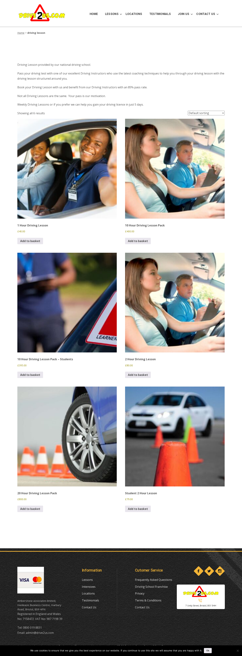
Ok (207, 650)
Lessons (87, 580)
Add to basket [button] (30, 241)
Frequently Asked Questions (153, 580)
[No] (237, 650)
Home (20, 32)
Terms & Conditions (148, 600)
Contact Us (89, 607)
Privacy (139, 593)
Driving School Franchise (151, 587)
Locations (88, 593)
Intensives (88, 587)
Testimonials (90, 600)
